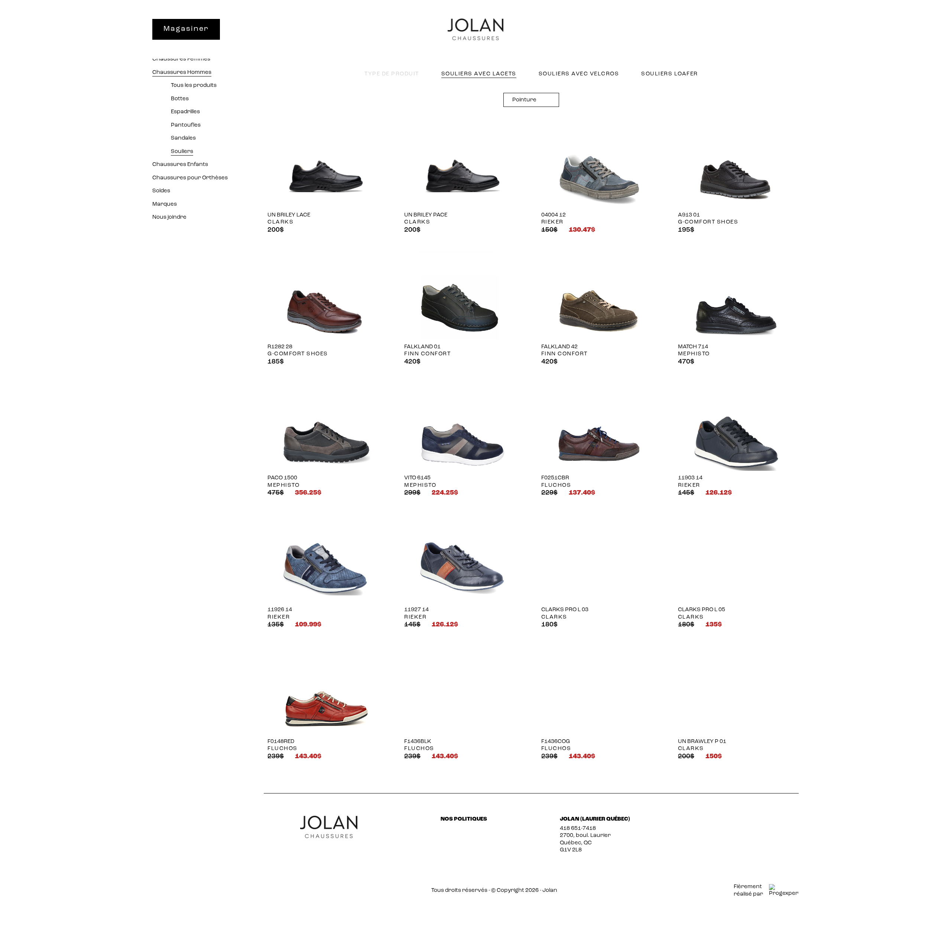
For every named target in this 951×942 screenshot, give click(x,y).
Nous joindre (169, 217)
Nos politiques (464, 819)
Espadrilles (185, 112)
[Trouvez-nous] (734, 30)
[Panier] (792, 30)
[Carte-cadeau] (706, 30)
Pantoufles (186, 125)
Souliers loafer (669, 74)
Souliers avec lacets (478, 74)
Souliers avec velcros (579, 74)
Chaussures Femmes (181, 59)
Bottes (180, 99)
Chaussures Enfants (180, 164)
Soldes (161, 191)
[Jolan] (475, 29)
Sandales (183, 138)
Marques (164, 204)
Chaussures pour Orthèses (190, 178)
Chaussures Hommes (181, 72)
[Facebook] (733, 822)
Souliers (182, 151)
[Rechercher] (763, 29)
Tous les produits (194, 85)
